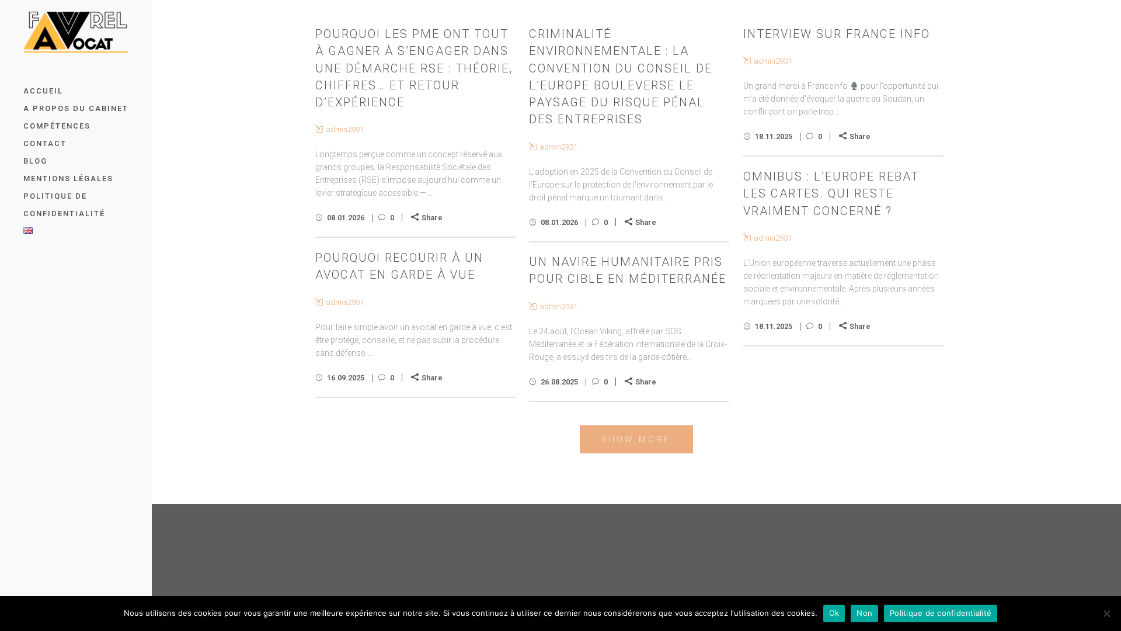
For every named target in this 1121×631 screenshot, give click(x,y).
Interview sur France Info (836, 34)
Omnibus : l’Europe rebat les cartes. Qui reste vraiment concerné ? (831, 193)
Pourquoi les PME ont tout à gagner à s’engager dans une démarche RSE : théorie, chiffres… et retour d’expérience (414, 68)
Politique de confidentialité (940, 613)
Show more (636, 439)
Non (864, 613)
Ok (834, 613)
